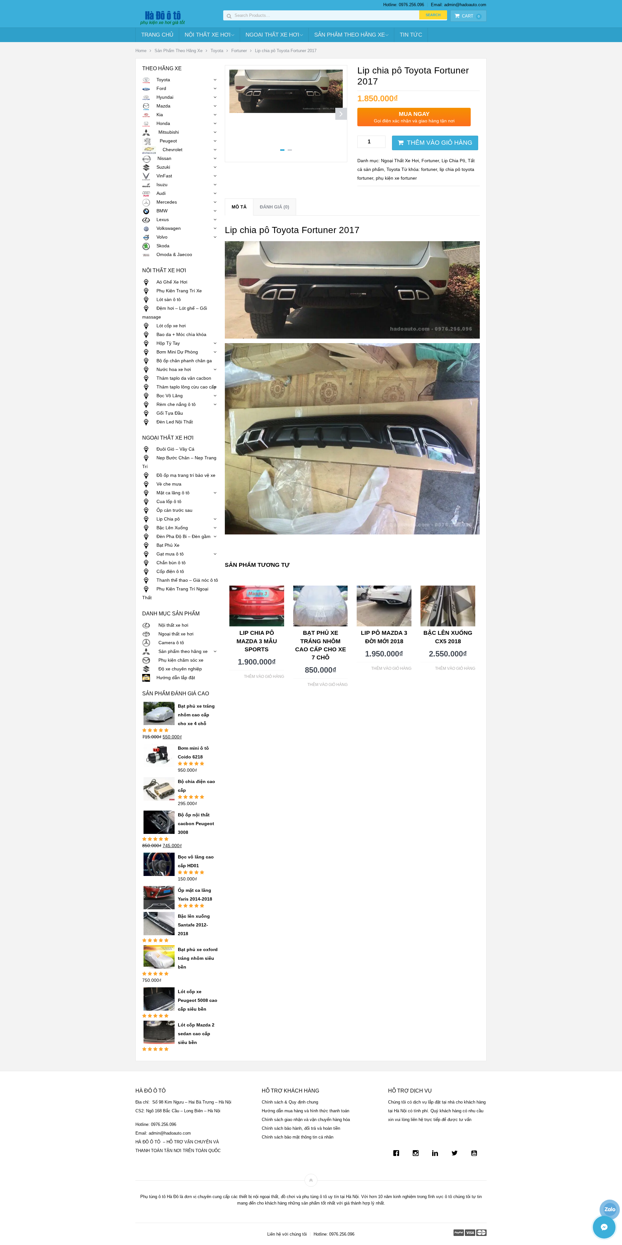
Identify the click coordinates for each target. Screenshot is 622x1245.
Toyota (217, 50)
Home (140, 50)
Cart (471, 16)
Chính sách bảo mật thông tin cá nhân (297, 1137)
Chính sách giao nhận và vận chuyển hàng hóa (306, 1119)
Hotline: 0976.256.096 (403, 5)
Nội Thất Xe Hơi (208, 35)
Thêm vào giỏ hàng (439, 142)
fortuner (429, 169)
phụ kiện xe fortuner (396, 178)
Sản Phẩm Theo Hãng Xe (349, 35)
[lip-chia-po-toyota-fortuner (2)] (286, 111)
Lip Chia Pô (453, 160)
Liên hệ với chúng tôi (287, 1234)
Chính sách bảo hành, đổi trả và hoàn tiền (301, 1128)
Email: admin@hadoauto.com (458, 5)
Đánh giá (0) (274, 206)
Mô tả (239, 206)
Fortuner (239, 50)
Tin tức (411, 35)
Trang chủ (157, 35)
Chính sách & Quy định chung (290, 1102)
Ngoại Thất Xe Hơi (272, 35)
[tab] (239, 207)
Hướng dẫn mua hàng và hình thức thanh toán (305, 1110)
